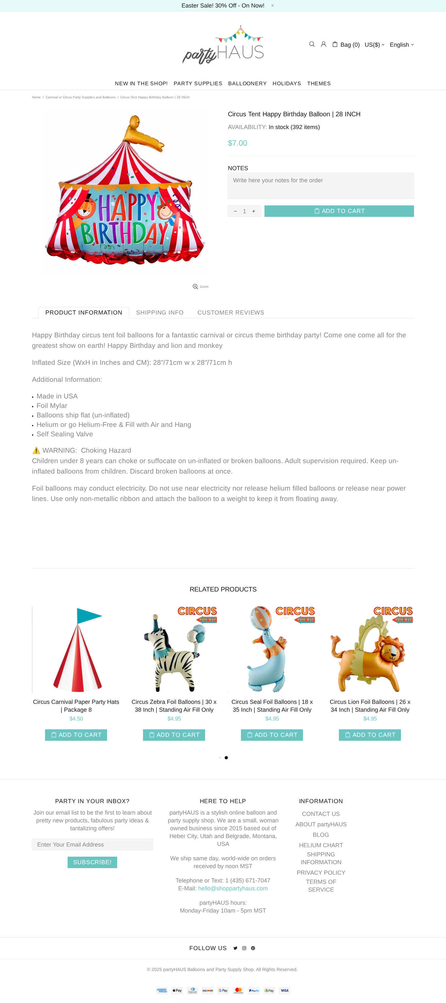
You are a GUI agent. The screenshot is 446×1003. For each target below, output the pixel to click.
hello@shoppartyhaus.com (233, 888)
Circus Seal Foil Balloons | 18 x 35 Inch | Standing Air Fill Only (272, 706)
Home (36, 97)
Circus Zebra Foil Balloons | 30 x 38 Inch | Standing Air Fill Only (174, 706)
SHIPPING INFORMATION (321, 858)
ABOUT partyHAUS (321, 824)
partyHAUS (223, 44)
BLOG (321, 835)
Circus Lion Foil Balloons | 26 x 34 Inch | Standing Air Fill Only (370, 706)
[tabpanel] (272, 679)
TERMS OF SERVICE (321, 886)
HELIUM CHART (321, 845)
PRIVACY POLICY (321, 872)
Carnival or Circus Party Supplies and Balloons (81, 97)
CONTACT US (321, 814)
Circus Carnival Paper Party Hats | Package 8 (76, 706)
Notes (238, 168)
